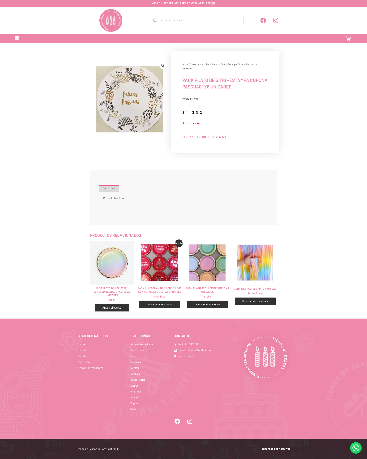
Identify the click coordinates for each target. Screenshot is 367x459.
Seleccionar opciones (159, 304)
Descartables (197, 64)
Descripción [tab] (109, 188)
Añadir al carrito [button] (111, 307)
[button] (164, 38)
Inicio (185, 64)
